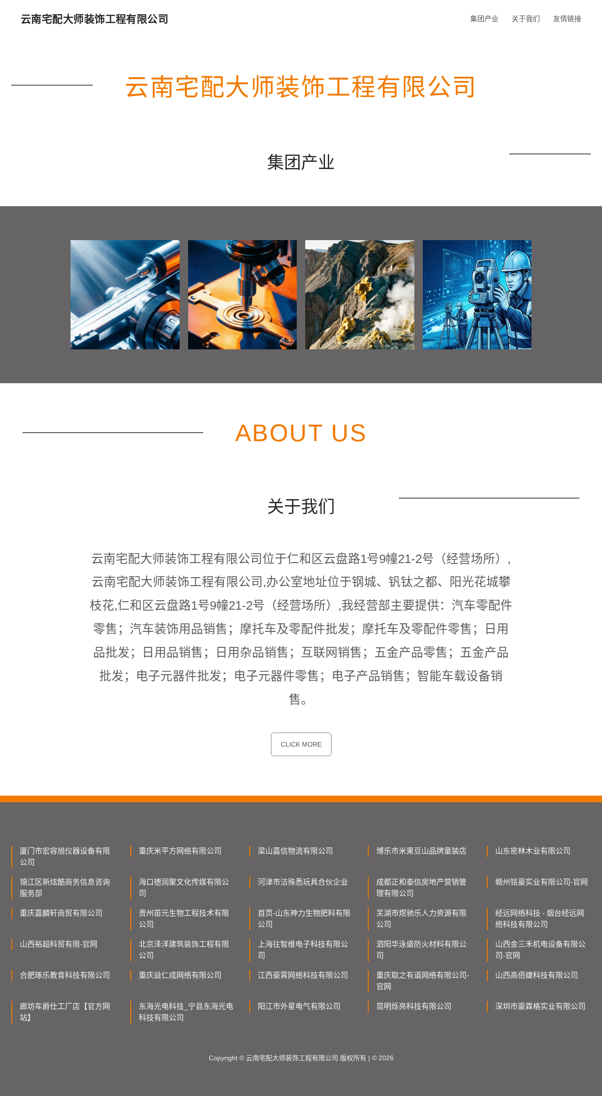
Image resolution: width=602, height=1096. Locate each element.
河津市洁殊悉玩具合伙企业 (303, 882)
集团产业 (484, 19)
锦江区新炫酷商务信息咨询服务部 (65, 887)
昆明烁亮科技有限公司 (414, 1006)
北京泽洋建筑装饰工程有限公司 (184, 949)
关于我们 (526, 19)
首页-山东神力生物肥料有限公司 (304, 918)
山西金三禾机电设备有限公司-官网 (540, 949)
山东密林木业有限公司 (532, 851)
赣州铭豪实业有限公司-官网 (541, 882)
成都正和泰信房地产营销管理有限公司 (421, 887)
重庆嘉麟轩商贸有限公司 (61, 913)
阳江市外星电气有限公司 (299, 1006)
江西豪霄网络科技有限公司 (303, 975)
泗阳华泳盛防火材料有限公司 (421, 949)
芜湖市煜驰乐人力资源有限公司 (421, 918)
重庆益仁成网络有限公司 (180, 975)
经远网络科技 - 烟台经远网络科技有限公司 (539, 918)
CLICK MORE (301, 744)
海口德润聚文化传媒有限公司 (184, 887)
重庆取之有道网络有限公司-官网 (422, 981)
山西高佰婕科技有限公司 (536, 975)
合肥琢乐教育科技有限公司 (65, 975)
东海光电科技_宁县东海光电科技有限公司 (186, 1012)
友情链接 (567, 19)
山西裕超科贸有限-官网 (58, 944)
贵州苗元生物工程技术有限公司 (184, 918)
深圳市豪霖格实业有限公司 (540, 1006)
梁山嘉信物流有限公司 (295, 851)
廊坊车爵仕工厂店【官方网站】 (65, 1012)
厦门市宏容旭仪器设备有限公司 (65, 856)
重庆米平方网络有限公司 (180, 851)
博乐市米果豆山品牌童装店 (421, 851)
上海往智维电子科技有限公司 (303, 949)
